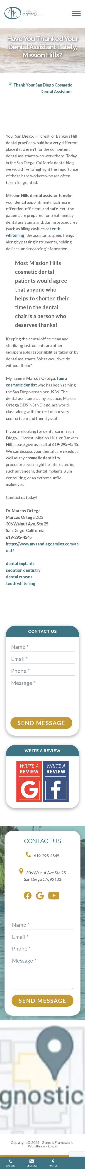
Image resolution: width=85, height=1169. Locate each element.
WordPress (37, 1146)
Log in (52, 1146)
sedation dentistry (23, 570)
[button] (76, 13)
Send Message (41, 722)
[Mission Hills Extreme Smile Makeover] (42, 104)
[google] (41, 897)
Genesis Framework (57, 1142)
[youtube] (54, 896)
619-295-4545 (46, 855)
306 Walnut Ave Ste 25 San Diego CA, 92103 (45, 876)
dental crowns (19, 576)
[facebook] (29, 896)
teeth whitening (20, 583)
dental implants (20, 563)
